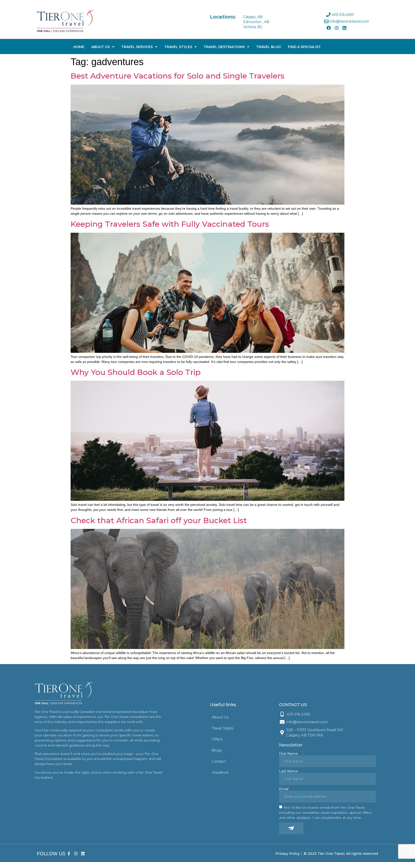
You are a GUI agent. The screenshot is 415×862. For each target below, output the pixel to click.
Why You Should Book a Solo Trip (136, 372)
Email (284, 789)
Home (78, 47)
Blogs (217, 750)
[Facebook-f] (69, 853)
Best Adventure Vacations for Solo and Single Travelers (177, 75)
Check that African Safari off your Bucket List (159, 520)
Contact (219, 761)
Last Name (288, 771)
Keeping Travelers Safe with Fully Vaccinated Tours (170, 224)
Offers (217, 739)
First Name (289, 753)
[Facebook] (329, 28)
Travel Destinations (224, 47)
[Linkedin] (344, 28)
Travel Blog (268, 47)
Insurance (220, 772)
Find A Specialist (304, 47)
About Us (100, 47)
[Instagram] (336, 28)
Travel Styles (178, 47)
